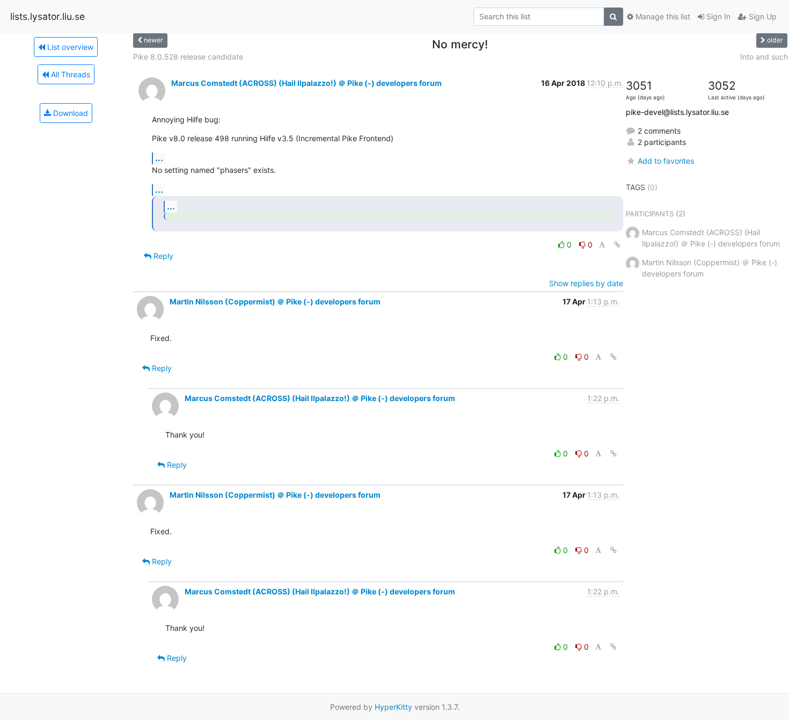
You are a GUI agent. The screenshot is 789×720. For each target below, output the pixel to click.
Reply (162, 255)
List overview (69, 47)
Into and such (764, 56)
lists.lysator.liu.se (47, 16)
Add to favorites (666, 160)
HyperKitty (393, 706)
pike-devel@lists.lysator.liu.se (677, 112)
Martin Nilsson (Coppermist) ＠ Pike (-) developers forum (275, 301)
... (159, 157)
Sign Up (762, 16)
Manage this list (661, 16)
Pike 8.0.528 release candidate (188, 56)
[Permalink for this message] (617, 244)
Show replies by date (586, 283)
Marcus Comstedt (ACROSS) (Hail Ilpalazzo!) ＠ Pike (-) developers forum (306, 83)
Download (69, 113)
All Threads (69, 74)
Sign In (717, 16)
